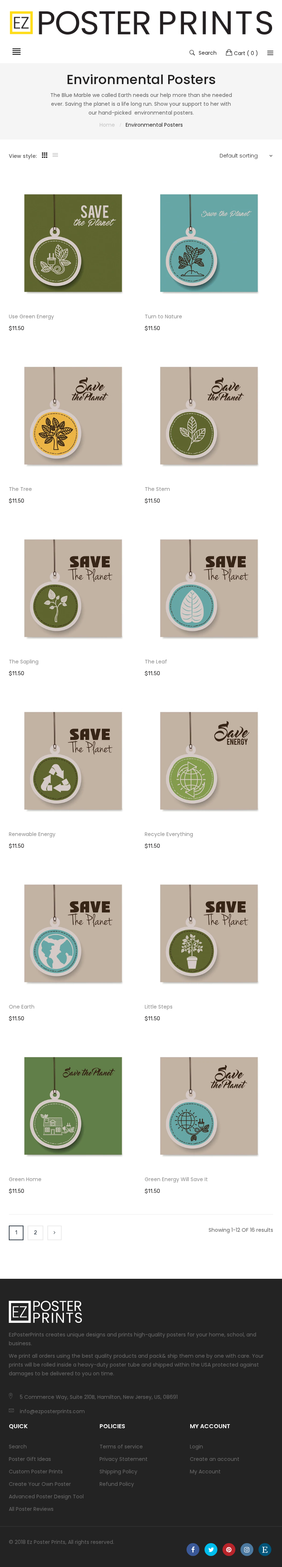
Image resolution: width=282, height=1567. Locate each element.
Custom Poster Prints (36, 1471)
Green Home (25, 1179)
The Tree (20, 489)
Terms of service (121, 1446)
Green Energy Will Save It (176, 1179)
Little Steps (159, 1006)
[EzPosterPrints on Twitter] (211, 1549)
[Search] (270, 53)
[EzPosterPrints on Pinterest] (229, 1549)
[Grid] (44, 155)
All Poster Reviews (31, 1509)
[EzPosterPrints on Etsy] (264, 1549)
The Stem (157, 489)
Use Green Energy (31, 316)
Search (208, 52)
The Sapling (24, 661)
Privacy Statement (124, 1459)
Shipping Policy (118, 1471)
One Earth (22, 1006)
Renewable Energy (32, 834)
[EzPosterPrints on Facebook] (193, 1549)
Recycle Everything (169, 834)
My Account (205, 1471)
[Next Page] (54, 1233)
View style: (23, 156)
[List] (55, 155)
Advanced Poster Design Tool (46, 1496)
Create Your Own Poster (40, 1484)
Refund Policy (117, 1484)
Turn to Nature (163, 316)
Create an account (214, 1459)
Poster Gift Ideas (30, 1459)
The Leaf (156, 661)
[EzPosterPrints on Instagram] (247, 1549)
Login (196, 1446)
